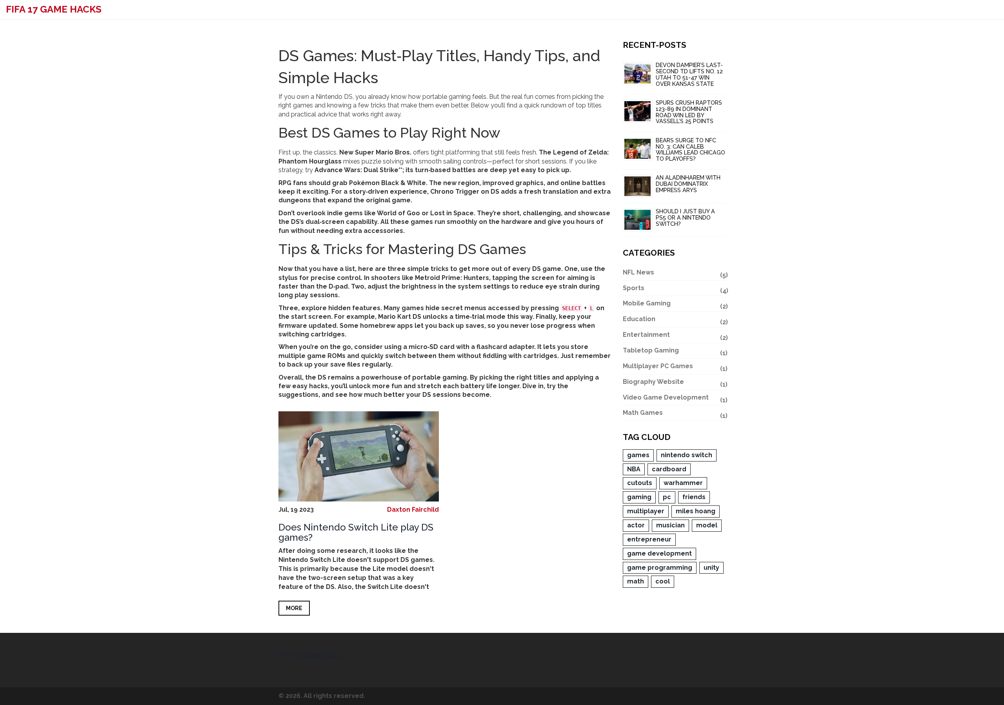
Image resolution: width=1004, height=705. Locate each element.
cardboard (669, 469)
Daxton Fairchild (413, 509)
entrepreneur (649, 539)
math (635, 581)
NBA (633, 469)
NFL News (674, 274)
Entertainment (674, 336)
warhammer (683, 483)
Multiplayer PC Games (674, 367)
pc (667, 497)
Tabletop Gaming (674, 352)
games (638, 455)
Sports (674, 289)
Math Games (674, 414)
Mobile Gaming (674, 305)
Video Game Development (674, 399)
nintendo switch (686, 455)
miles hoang (695, 511)
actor (636, 525)
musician (670, 525)
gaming (639, 497)
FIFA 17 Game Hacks (54, 9)
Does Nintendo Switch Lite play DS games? (355, 532)
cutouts (639, 483)
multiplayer (645, 511)
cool (662, 581)
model (706, 525)
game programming (659, 567)
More (294, 608)
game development (659, 553)
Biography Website (674, 383)
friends (694, 497)
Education (674, 320)
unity (711, 567)
